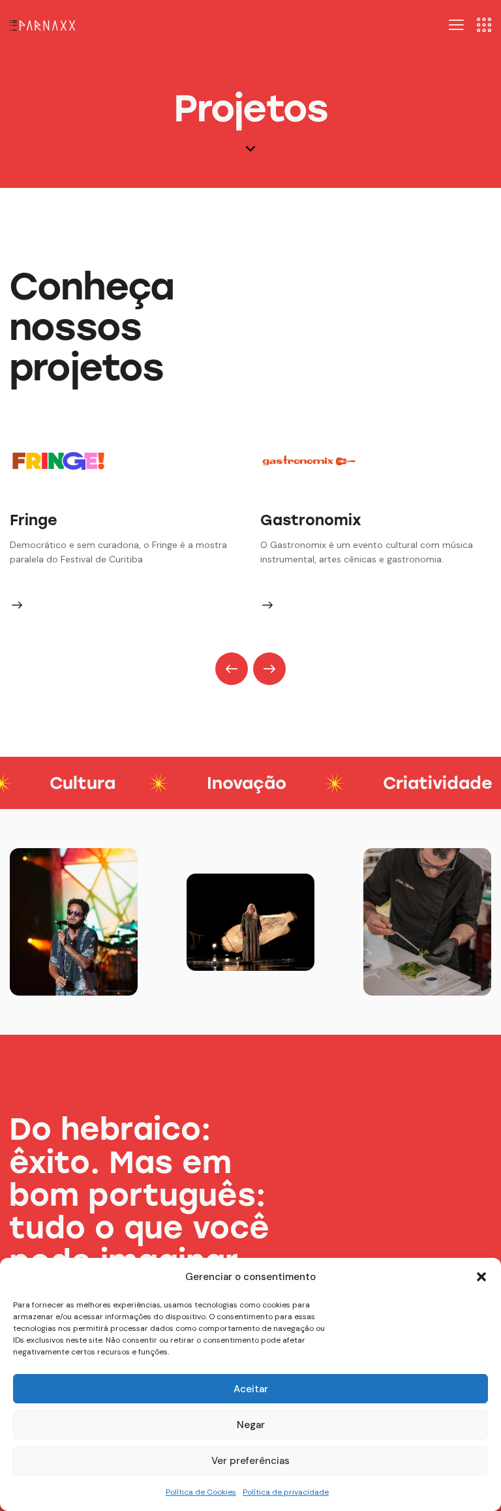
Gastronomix (310, 520)
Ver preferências (250, 1460)
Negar (251, 1424)
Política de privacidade (286, 1492)
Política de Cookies (201, 1492)
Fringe (33, 520)
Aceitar (251, 1389)
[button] (481, 1276)
